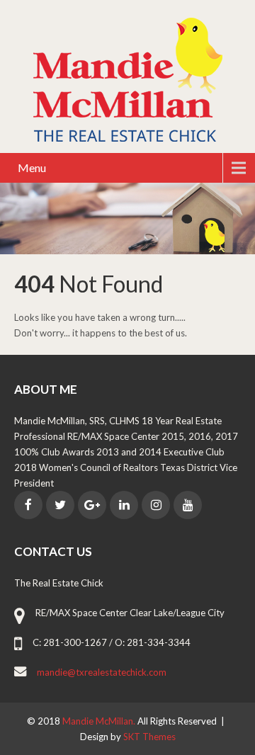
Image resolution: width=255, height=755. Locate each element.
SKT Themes (149, 736)
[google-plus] (92, 505)
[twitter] (60, 505)
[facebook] (28, 505)
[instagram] (156, 505)
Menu (32, 167)
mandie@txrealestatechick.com (101, 672)
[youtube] (188, 505)
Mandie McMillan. (99, 721)
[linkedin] (124, 505)
